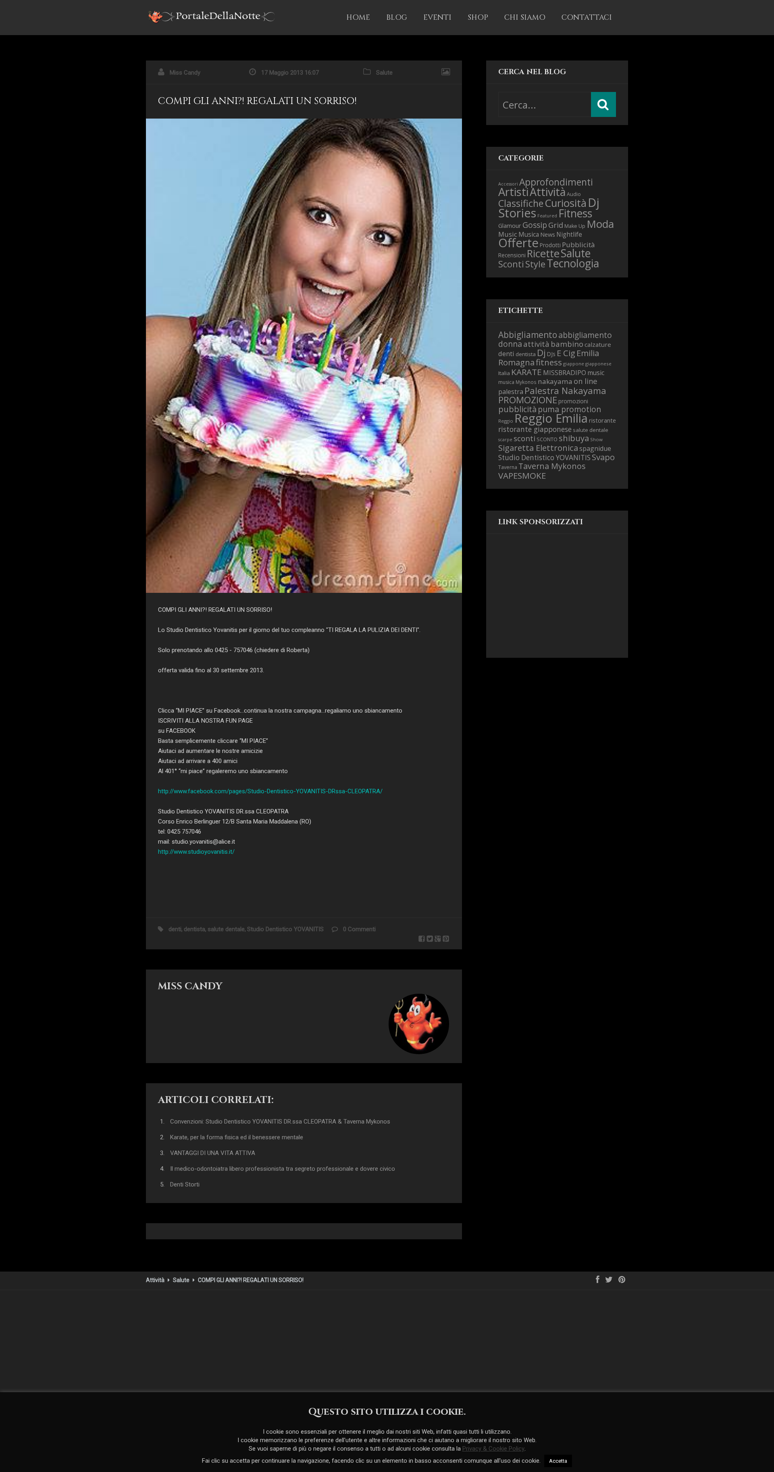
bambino (567, 344)
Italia (504, 373)
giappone (573, 364)
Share (422, 938)
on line (585, 381)
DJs (551, 354)
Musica (528, 234)
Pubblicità (578, 244)
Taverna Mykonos (552, 466)
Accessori (508, 184)
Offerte (518, 243)
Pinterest (446, 938)
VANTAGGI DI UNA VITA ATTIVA (212, 1153)
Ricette (543, 253)
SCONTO (547, 439)
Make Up (574, 226)
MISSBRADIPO (564, 372)
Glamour (509, 225)
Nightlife (569, 234)
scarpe (505, 439)
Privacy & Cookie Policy (493, 1448)
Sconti (511, 264)
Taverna (507, 467)
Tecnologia (573, 263)
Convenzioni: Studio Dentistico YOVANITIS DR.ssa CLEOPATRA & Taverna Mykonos (280, 1121)
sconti (524, 438)
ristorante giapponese (535, 429)
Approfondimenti (556, 182)
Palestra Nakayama (565, 390)
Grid (555, 225)
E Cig (566, 353)
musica (506, 382)
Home (358, 18)
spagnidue (595, 448)
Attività (548, 191)
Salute (384, 72)
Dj (541, 352)
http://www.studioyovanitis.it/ (196, 851)
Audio (574, 194)
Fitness (575, 213)
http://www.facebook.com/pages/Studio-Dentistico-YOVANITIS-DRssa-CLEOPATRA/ (270, 791)
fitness (549, 362)
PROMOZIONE (527, 400)
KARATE (526, 371)
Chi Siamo (524, 18)
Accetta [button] (558, 1461)
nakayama (555, 381)
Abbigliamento (527, 334)
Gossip (534, 224)
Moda (600, 224)
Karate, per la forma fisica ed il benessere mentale (236, 1137)
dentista (194, 929)
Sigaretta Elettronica (538, 447)
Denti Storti (185, 1184)
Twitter (430, 938)
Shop (478, 18)
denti (175, 929)
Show (596, 439)
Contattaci (587, 18)
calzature (598, 344)
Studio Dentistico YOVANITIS (285, 929)
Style (535, 264)
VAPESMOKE (522, 475)
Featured (547, 216)
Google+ (438, 938)
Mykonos (526, 382)
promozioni (573, 401)
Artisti (513, 191)
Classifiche (520, 203)
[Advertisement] (538, 602)
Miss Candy (185, 72)
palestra (510, 391)
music (595, 372)
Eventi (437, 18)
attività (536, 344)
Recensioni (512, 255)
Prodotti (550, 245)
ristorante (602, 420)
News (547, 234)
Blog (396, 18)
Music (507, 234)
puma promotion (569, 409)
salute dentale (226, 929)
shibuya (574, 438)
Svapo (603, 457)
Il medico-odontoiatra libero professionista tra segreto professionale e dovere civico (282, 1168)
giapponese (598, 364)
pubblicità (517, 409)
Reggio (505, 421)
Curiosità (566, 203)
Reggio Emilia (551, 418)
